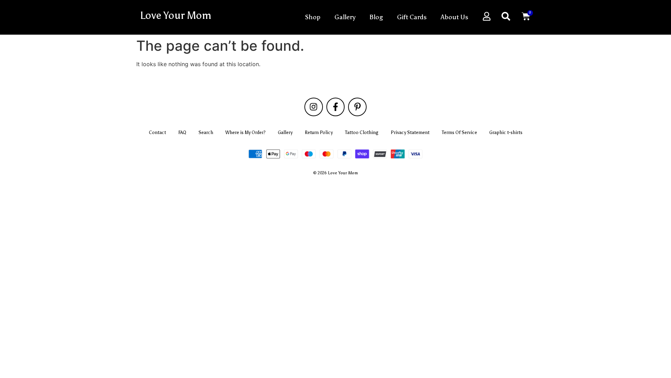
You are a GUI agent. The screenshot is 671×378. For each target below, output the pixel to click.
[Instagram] (313, 107)
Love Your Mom (175, 15)
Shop (312, 17)
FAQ (182, 132)
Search (206, 132)
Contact (157, 132)
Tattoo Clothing (361, 132)
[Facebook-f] (335, 107)
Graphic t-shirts (505, 132)
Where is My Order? (245, 132)
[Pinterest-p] (357, 107)
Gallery (344, 17)
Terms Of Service (459, 132)
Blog (376, 17)
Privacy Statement (410, 132)
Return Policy (319, 132)
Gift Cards (412, 17)
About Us (454, 17)
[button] (506, 16)
